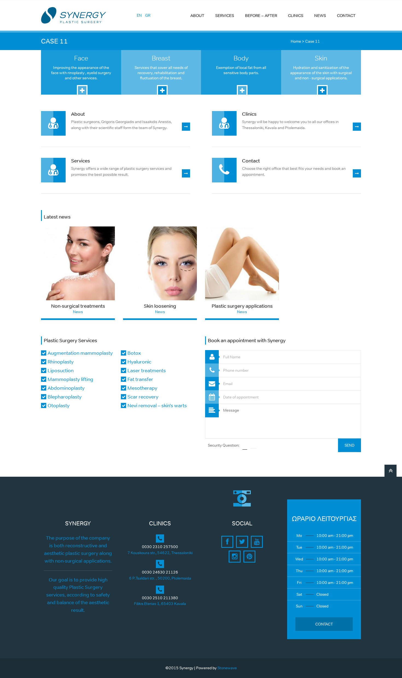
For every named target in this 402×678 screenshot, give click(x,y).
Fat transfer (140, 379)
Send (349, 445)
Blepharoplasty (64, 397)
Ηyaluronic (139, 362)
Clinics (249, 114)
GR (147, 15)
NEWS (320, 15)
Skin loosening (160, 306)
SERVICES (224, 15)
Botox (134, 353)
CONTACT (346, 15)
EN (139, 15)
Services (80, 161)
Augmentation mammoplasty (80, 353)
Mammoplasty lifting (70, 379)
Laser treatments (146, 371)
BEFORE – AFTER (261, 15)
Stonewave (227, 667)
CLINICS (295, 15)
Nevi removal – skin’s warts (157, 406)
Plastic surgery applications (242, 306)
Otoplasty (58, 406)
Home (296, 41)
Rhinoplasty (61, 362)
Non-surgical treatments (78, 306)
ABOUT (197, 15)
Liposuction (61, 371)
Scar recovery (142, 397)
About (78, 114)
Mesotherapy (142, 388)
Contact (251, 161)
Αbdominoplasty (66, 388)
